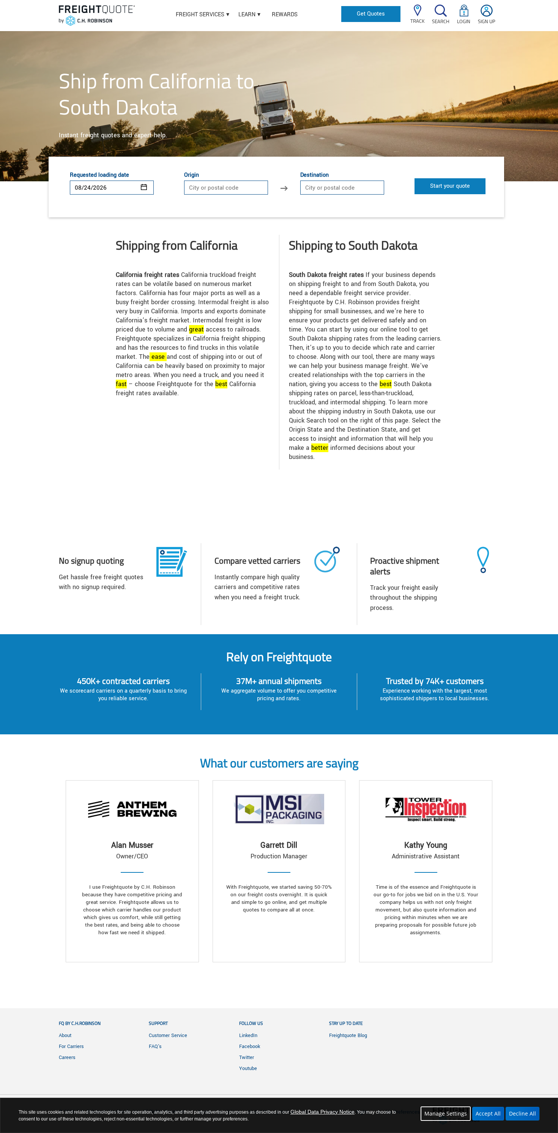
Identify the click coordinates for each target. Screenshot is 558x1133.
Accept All (488, 1113)
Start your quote (450, 186)
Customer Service (168, 1035)
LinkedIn (248, 1035)
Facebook (249, 1046)
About (65, 1035)
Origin (191, 175)
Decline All (522, 1113)
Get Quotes (371, 14)
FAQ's (155, 1046)
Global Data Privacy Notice (322, 1112)
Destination (314, 175)
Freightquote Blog (348, 1035)
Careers (67, 1057)
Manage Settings (445, 1113)
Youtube (248, 1068)
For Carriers (71, 1046)
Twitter (246, 1057)
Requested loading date (99, 175)
